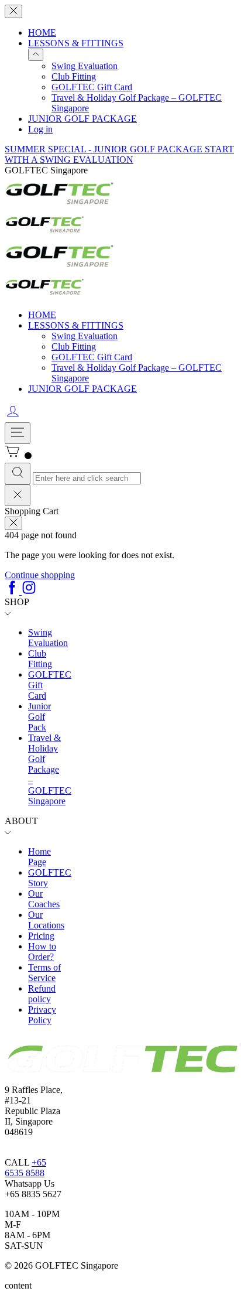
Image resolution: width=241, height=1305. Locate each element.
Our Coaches (44, 899)
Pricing (41, 936)
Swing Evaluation (84, 66)
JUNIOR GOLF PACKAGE (82, 119)
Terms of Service (44, 972)
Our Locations (46, 920)
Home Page (39, 856)
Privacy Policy (42, 1015)
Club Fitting (73, 76)
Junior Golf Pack (39, 716)
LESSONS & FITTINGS (75, 43)
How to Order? (42, 951)
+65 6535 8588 (25, 1167)
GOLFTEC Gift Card (91, 87)
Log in (40, 129)
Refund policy (42, 993)
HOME (42, 32)
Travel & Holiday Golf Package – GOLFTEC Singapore (49, 769)
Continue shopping (40, 575)
